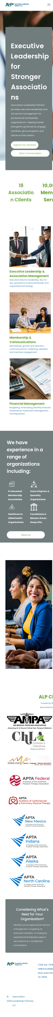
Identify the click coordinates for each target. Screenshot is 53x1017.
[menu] (49, 4)
